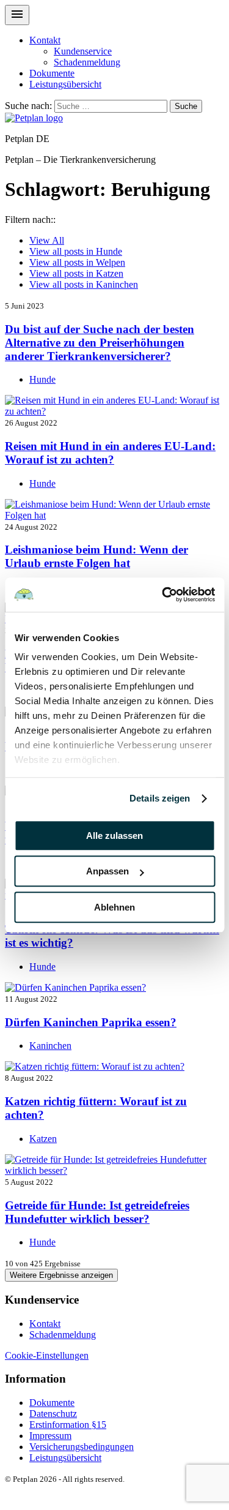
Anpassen (107, 871)
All (46, 240)
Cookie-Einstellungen (47, 1355)
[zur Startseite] (34, 118)
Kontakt (44, 40)
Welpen (77, 262)
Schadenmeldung (87, 62)
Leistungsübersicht (65, 84)
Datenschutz (53, 1413)
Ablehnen (114, 907)
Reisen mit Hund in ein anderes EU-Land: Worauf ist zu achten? (110, 453)
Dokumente (52, 73)
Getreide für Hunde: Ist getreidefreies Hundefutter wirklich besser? (97, 1212)
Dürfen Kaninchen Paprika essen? (90, 1022)
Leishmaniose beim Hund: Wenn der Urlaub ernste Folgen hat (96, 556)
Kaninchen (83, 284)
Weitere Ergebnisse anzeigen (61, 1275)
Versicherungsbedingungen (81, 1446)
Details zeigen (159, 798)
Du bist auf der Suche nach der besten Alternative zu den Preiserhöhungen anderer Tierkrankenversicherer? (99, 342)
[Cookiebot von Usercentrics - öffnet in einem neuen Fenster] (163, 595)
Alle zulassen (114, 835)
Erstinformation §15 (67, 1424)
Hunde (75, 251)
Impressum (50, 1435)
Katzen (76, 273)
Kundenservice (83, 51)
